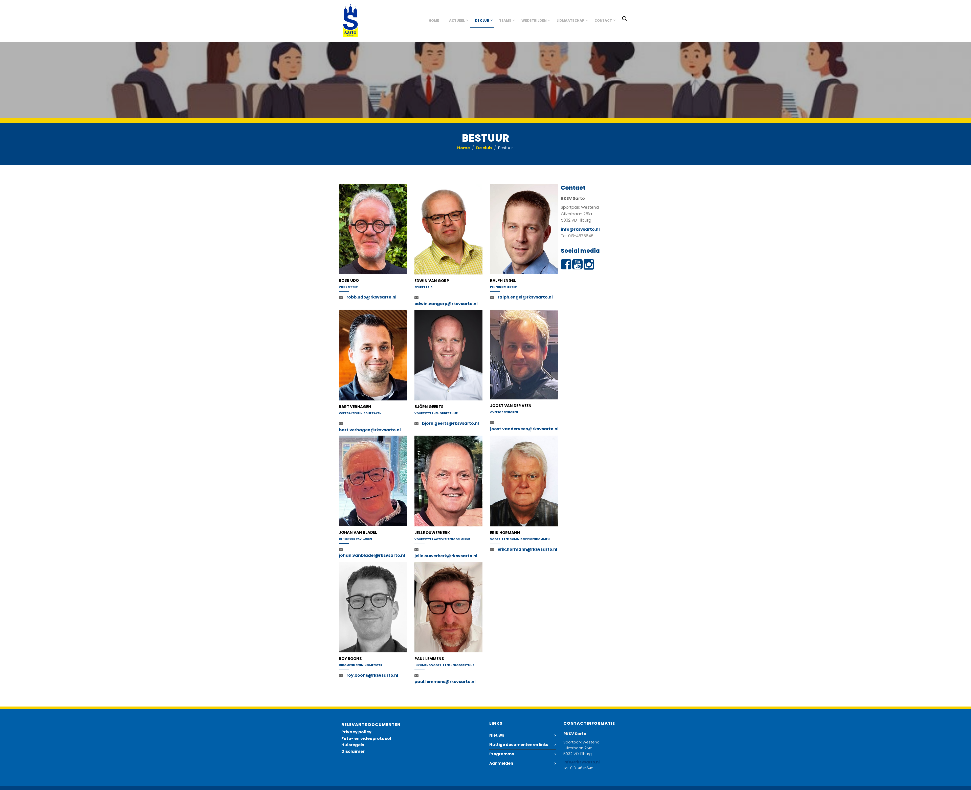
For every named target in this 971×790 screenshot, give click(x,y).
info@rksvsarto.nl (580, 229)
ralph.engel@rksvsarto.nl (525, 297)
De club (482, 20)
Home (434, 20)
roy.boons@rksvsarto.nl (372, 675)
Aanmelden (501, 763)
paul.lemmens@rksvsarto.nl (445, 682)
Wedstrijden (533, 20)
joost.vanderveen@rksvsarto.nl (524, 429)
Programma (501, 754)
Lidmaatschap (570, 20)
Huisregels (352, 745)
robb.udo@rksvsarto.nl (371, 297)
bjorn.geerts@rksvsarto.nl (450, 423)
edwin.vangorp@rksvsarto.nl (446, 304)
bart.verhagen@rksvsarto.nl (370, 430)
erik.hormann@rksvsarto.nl (527, 549)
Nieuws (496, 735)
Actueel (457, 20)
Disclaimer (353, 751)
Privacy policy (356, 732)
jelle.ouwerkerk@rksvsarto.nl (445, 556)
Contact (603, 20)
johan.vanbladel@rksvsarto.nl (372, 555)
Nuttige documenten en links (518, 744)
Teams (505, 20)
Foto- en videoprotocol (366, 738)
